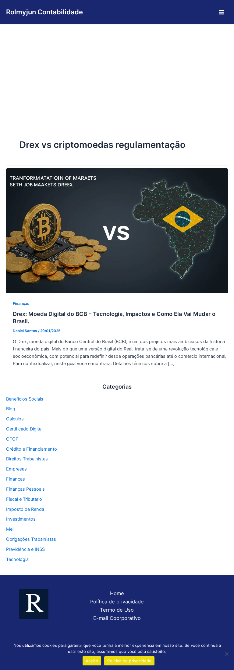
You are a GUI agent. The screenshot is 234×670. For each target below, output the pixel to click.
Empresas (16, 469)
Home (117, 593)
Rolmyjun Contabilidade (44, 12)
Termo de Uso (117, 610)
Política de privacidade (117, 602)
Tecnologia (17, 559)
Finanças (21, 303)
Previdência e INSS (25, 549)
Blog (10, 409)
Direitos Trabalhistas (27, 459)
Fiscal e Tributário (24, 499)
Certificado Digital (24, 429)
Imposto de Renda (25, 509)
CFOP (12, 439)
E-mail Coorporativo (117, 618)
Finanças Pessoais (25, 489)
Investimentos (21, 519)
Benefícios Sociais (24, 399)
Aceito (92, 660)
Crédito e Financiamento (31, 449)
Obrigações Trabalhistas (31, 539)
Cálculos (15, 419)
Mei (9, 529)
